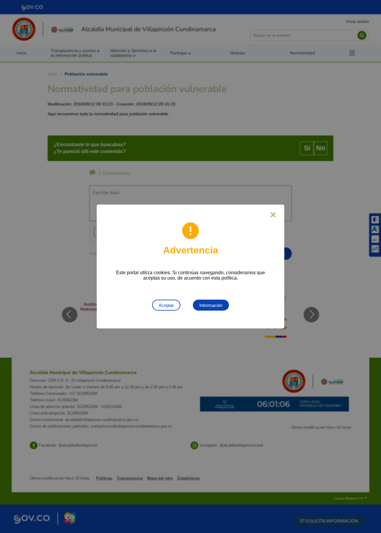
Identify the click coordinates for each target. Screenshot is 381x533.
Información (210, 305)
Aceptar (166, 305)
